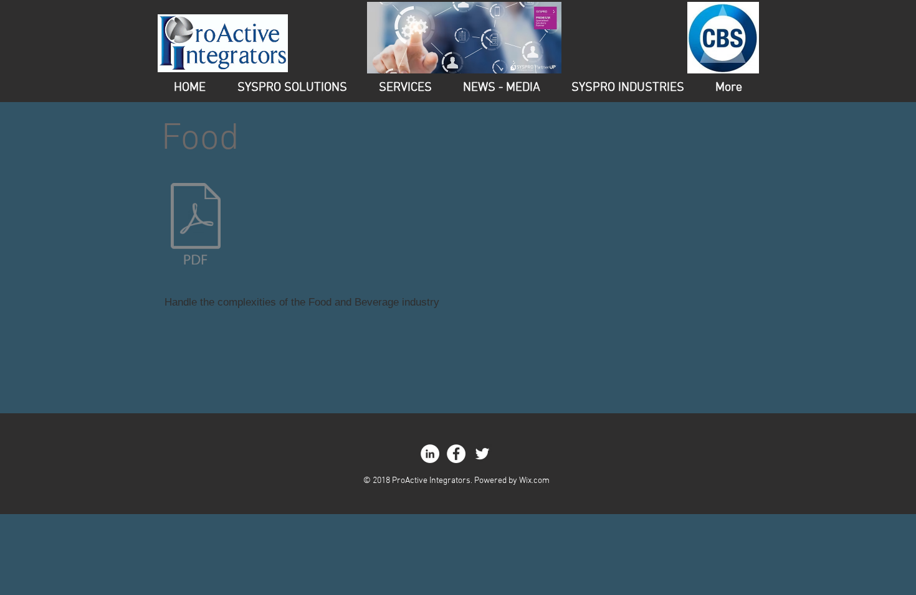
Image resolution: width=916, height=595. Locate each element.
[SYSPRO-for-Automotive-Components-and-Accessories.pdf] (196, 225)
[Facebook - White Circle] (456, 453)
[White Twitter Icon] (482, 453)
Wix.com (534, 481)
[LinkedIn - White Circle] (430, 453)
